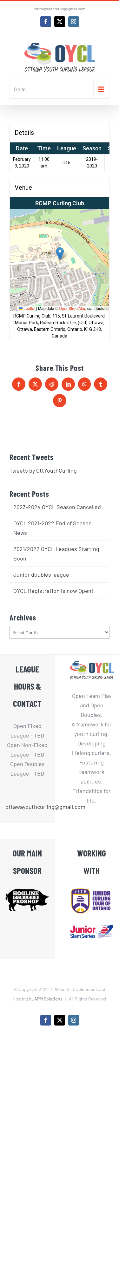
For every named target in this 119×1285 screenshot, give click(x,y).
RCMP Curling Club (59, 203)
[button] (60, 253)
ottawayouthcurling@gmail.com (59, 8)
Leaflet (29, 308)
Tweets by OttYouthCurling (43, 470)
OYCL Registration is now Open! (53, 590)
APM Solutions (48, 998)
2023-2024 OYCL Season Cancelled (57, 506)
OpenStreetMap (72, 308)
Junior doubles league (41, 574)
